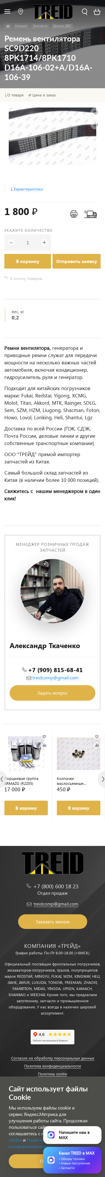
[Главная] (8, 26)
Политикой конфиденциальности (31, 1143)
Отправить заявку (76, 261)
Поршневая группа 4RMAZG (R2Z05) (21, 781)
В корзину (27, 261)
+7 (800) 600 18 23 (55, 886)
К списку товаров (26, 278)
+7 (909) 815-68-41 (55, 669)
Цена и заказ (44, 95)
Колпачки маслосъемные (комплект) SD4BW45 (75, 781)
